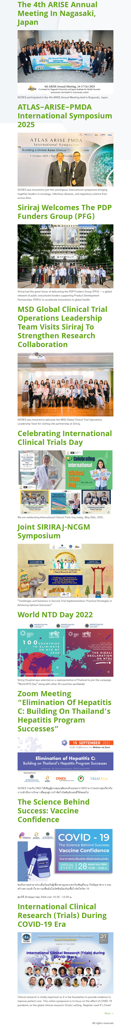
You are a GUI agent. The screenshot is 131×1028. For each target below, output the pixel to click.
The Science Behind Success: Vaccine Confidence (54, 812)
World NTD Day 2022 (55, 615)
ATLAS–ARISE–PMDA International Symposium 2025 (65, 117)
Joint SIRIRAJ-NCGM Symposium (54, 532)
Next (109, 1013)
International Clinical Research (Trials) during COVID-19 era (62, 916)
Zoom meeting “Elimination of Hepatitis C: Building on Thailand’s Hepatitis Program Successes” (65, 712)
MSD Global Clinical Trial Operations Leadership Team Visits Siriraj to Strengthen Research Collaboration (62, 328)
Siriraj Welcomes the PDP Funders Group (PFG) (65, 213)
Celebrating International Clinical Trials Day (65, 439)
